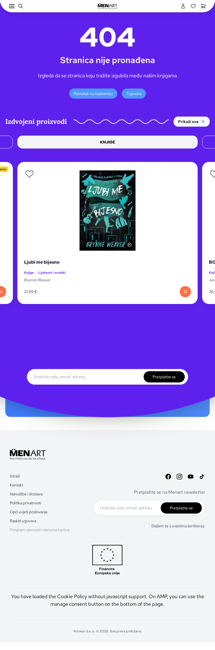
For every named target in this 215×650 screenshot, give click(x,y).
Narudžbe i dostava (26, 493)
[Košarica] (203, 6)
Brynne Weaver (37, 279)
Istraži (15, 476)
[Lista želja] (193, 6)
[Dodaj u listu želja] (29, 174)
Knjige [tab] (107, 142)
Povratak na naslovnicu (93, 93)
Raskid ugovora (23, 520)
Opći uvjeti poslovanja (28, 511)
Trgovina (133, 93)
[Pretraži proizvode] (21, 6)
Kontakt (16, 484)
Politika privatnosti (25, 502)
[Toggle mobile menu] (12, 6)
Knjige (29, 272)
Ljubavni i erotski (52, 272)
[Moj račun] (183, 6)
